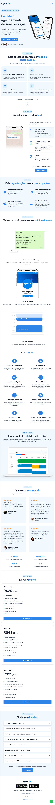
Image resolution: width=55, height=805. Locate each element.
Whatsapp (28, 770)
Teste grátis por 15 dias (8, 39)
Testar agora (26, 618)
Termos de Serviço (27, 799)
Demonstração (40, 170)
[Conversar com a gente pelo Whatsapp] (51, 801)
